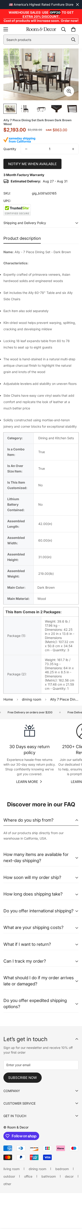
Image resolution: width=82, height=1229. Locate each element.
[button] (73, 29)
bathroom (48, 1176)
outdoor (9, 1176)
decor (69, 1176)
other (7, 1184)
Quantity (9, 149)
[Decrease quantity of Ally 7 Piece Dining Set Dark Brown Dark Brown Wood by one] (26, 149)
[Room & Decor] (41, 29)
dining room (31, 699)
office (28, 1176)
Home (8, 699)
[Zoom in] (69, 91)
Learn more (27, 782)
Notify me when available (32, 164)
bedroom (62, 1169)
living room (11, 1169)
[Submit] (73, 39)
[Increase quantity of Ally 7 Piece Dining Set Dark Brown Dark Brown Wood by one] (73, 149)
